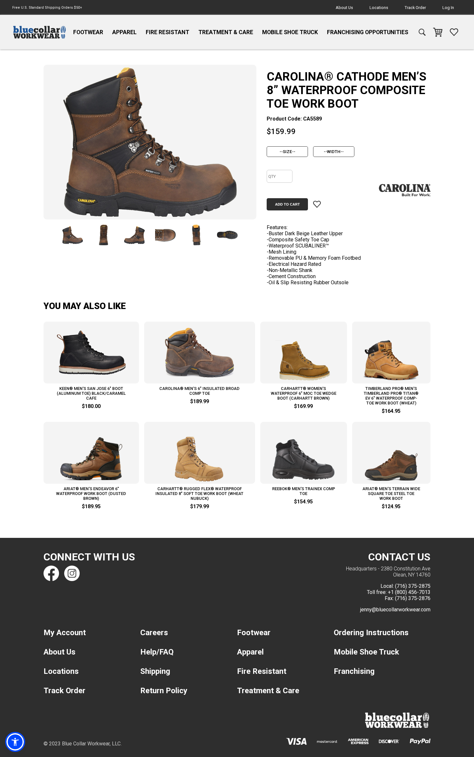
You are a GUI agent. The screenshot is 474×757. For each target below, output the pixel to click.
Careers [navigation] (154, 632)
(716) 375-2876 (412, 598)
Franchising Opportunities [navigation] (367, 32)
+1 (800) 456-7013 (409, 592)
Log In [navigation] (448, 7)
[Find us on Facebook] (51, 573)
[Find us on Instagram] (72, 573)
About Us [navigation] (344, 7)
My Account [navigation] (65, 632)
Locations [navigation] (379, 7)
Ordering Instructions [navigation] (371, 632)
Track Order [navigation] (415, 7)
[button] (15, 742)
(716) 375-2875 (412, 586)
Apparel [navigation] (124, 32)
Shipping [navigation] (155, 671)
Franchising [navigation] (354, 671)
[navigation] (39, 32)
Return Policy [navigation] (163, 690)
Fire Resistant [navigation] (167, 32)
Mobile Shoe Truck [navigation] (290, 32)
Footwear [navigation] (88, 32)
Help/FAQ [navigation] (156, 651)
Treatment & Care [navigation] (225, 32)
